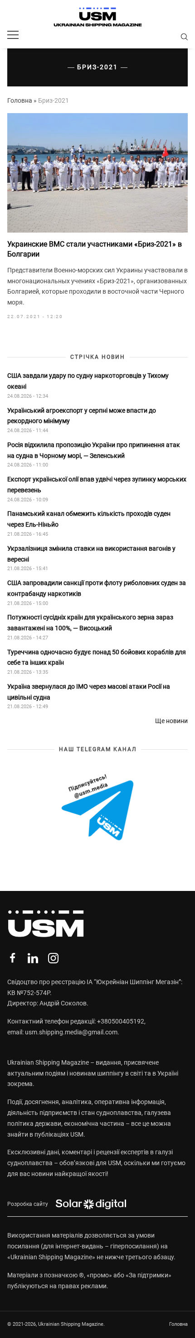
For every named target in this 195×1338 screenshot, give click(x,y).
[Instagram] (53, 958)
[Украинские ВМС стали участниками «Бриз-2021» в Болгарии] (97, 173)
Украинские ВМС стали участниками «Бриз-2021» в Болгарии (94, 249)
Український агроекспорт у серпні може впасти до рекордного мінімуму (81, 416)
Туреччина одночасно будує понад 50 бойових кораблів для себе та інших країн (96, 657)
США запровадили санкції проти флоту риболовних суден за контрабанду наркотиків (96, 588)
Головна (19, 100)
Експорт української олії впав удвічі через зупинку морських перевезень (96, 485)
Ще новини (171, 720)
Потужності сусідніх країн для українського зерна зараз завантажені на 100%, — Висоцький (90, 623)
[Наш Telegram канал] (97, 808)
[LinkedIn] (33, 958)
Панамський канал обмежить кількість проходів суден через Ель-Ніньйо (89, 519)
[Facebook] (12, 958)
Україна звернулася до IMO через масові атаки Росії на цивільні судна (88, 692)
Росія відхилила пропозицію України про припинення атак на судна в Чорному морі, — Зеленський (93, 450)
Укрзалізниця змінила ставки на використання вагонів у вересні (91, 554)
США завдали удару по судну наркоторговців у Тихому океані (88, 381)
